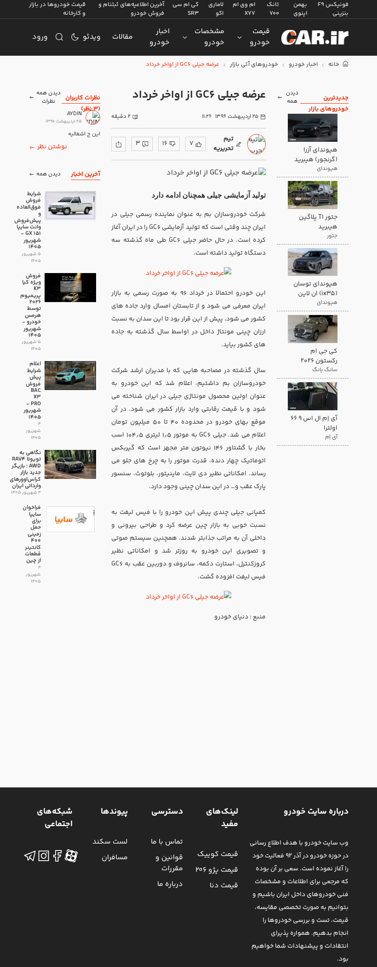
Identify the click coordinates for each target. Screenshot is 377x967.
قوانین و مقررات (169, 863)
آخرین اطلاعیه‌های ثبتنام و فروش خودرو (131, 9)
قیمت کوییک (217, 854)
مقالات (122, 37)
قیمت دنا (224, 885)
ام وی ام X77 (244, 9)
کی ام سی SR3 (185, 9)
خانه (334, 64)
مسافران (115, 857)
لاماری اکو (215, 9)
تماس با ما (167, 842)
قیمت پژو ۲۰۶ (216, 870)
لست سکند (110, 842)
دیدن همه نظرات (48, 97)
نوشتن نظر (52, 147)
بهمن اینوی (300, 9)
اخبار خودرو (159, 37)
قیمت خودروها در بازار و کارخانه (57, 9)
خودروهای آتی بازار (254, 64)
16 (164, 144)
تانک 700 (273, 9)
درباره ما (170, 884)
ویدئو (92, 37)
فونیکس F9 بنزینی (333, 9)
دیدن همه (292, 97)
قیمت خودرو (260, 37)
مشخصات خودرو (209, 37)
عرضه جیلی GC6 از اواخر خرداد (182, 64)
